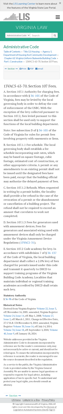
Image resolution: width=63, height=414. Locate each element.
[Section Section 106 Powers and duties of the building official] (6, 68)
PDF (32, 68)
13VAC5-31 (27, 242)
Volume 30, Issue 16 (23, 326)
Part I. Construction (13, 61)
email (40, 68)
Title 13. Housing (31, 51)
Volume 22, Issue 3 (46, 308)
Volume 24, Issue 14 (14, 315)
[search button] (55, 35)
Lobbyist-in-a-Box (31, 400)
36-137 (52, 253)
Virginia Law (31, 27)
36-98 (8, 299)
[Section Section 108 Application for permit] (17, 68)
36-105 (35, 96)
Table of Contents (12, 51)
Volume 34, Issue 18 (14, 329)
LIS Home (16, 400)
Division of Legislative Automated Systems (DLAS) (35, 408)
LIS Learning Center (24, 3)
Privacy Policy (48, 400)
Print (23, 68)
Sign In (52, 410)
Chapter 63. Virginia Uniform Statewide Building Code (30, 58)
